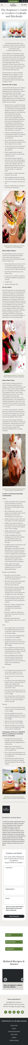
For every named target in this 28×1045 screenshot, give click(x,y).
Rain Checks (14, 1034)
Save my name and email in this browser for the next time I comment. (14, 908)
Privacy (14, 1028)
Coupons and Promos (14, 1031)
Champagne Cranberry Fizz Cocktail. (14, 375)
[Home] (12, 5)
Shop (25, 4)
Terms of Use (14, 1025)
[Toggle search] (27, 1)
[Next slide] (22, 979)
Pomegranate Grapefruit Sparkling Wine (14, 488)
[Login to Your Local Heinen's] (25, 1)
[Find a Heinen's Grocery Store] (22, 1)
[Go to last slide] (5, 979)
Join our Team (13, 1)
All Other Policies (14, 1040)
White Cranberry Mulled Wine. (12, 245)
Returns (14, 1037)
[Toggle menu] (2, 5)
